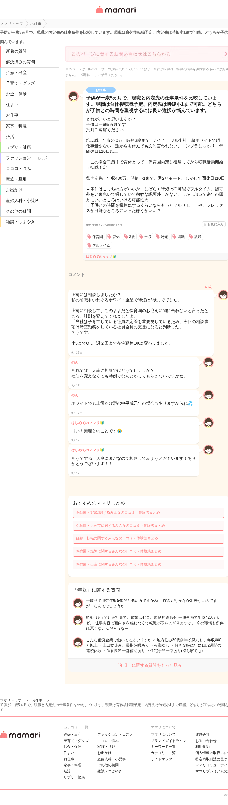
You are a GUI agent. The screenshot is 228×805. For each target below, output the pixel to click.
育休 (116, 237)
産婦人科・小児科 (22, 200)
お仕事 (12, 115)
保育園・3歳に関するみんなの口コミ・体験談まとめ (118, 512)
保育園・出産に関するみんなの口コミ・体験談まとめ (119, 564)
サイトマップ (161, 759)
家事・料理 (16, 125)
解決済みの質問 (20, 62)
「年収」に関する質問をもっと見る (148, 665)
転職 (181, 237)
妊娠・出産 (16, 72)
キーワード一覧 (163, 747)
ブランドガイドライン (168, 741)
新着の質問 (16, 51)
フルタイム (101, 245)
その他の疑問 (18, 211)
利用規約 (202, 747)
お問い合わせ (206, 741)
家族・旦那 (16, 179)
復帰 (197, 237)
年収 (147, 237)
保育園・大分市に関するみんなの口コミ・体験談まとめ (120, 525)
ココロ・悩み (18, 168)
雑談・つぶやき (20, 221)
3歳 (132, 237)
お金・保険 (16, 93)
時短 (164, 237)
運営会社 (202, 734)
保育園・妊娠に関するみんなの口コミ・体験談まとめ (119, 551)
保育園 (97, 237)
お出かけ (14, 189)
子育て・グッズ (20, 83)
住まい (12, 104)
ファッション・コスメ (27, 157)
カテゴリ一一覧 (163, 753)
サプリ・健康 (18, 147)
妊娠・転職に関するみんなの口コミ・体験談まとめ (117, 538)
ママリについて (163, 734)
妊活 (10, 136)
